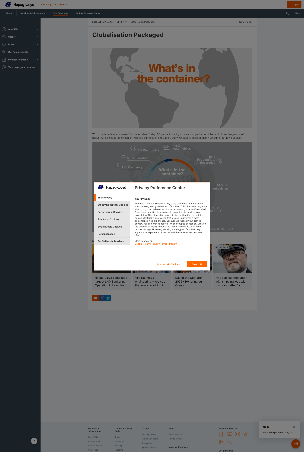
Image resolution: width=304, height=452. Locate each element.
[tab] (112, 197)
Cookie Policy (142, 243)
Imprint (173, 243)
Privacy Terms (159, 243)
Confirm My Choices (168, 264)
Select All (197, 264)
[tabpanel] (171, 222)
